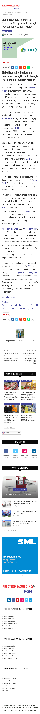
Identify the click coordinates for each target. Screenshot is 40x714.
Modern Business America (9, 653)
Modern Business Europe (9, 651)
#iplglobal (5, 302)
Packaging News (6, 31)
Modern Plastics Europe (8, 621)
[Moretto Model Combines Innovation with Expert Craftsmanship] (6, 523)
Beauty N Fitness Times (8, 688)
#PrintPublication (8, 308)
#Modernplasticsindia (10, 305)
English (8, 433)
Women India (5, 676)
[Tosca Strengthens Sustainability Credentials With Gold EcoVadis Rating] (11, 385)
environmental (7, 118)
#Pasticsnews (23, 305)
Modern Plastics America (9, 628)
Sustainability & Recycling (12, 380)
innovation (27, 211)
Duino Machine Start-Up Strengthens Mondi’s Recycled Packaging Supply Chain (29, 358)
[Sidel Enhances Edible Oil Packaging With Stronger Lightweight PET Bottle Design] (28, 385)
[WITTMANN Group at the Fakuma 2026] (20, 486)
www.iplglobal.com (9, 297)
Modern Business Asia (8, 648)
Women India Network (8, 681)
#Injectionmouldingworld (24, 308)
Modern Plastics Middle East (10, 623)
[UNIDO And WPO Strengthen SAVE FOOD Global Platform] (28, 408)
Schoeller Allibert (30, 229)
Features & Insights (20, 490)
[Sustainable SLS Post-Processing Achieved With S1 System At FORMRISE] (11, 408)
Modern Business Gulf (8, 656)
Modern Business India (8, 646)
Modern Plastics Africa (8, 626)
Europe (28, 159)
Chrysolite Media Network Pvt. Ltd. (25, 710)
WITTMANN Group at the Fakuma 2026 (20, 494)
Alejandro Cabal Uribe (10, 229)
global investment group (27, 272)
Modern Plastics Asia (8, 618)
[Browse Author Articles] (20, 333)
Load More (5, 631)
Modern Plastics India (8, 616)
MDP (29, 266)
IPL (29, 84)
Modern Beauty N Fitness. (9, 683)
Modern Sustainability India (9, 658)
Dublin (17, 128)
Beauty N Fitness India (8, 686)
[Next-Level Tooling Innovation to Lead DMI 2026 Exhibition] (6, 513)
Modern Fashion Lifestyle (9, 678)
